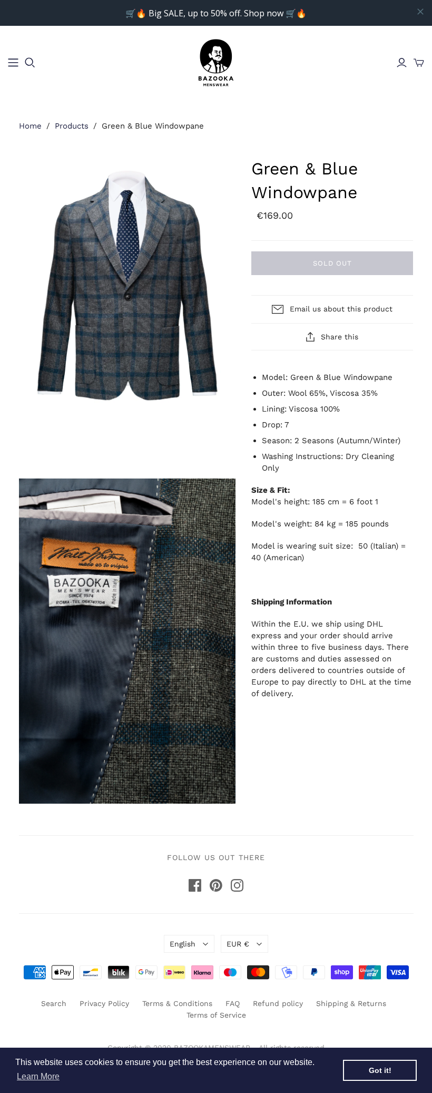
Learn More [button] (38, 1076)
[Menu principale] (13, 62)
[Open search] (30, 62)
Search (53, 1003)
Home (30, 126)
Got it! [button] (380, 1070)
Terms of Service (216, 1015)
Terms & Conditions (177, 1003)
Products (72, 126)
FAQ (232, 1003)
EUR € (238, 944)
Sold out (332, 263)
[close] (420, 11)
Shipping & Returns (351, 1003)
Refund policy (278, 1003)
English (182, 944)
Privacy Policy (104, 1003)
